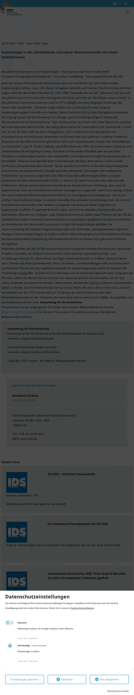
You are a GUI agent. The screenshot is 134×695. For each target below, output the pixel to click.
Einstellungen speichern (24, 679)
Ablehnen (67, 679)
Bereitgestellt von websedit (118, 691)
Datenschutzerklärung (82, 608)
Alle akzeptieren (109, 679)
